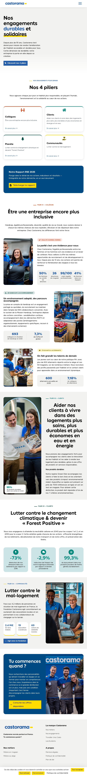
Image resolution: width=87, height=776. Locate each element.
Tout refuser (24, 773)
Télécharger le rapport (24, 185)
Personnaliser (38, 773)
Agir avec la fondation (17, 641)
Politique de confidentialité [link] (57, 773)
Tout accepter (77, 770)
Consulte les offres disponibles (22, 704)
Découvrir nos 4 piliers (17, 63)
